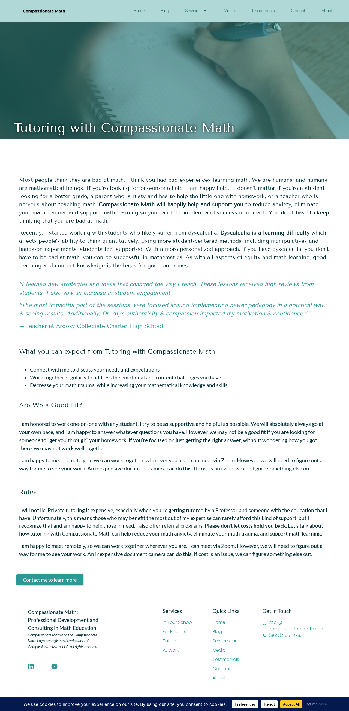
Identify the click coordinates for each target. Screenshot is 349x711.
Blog (165, 10)
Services (192, 10)
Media (229, 10)
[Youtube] (54, 666)
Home (138, 10)
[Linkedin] (31, 666)
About (326, 10)
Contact (298, 10)
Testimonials (263, 10)
